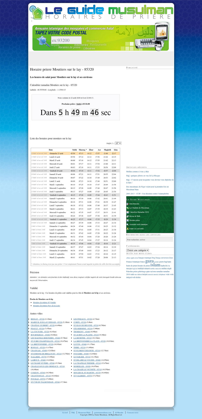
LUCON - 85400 (80, 344)
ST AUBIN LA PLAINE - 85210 (86, 334)
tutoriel (155, 274)
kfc (167, 265)
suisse (139, 274)
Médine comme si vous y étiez (137, 171)
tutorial (150, 274)
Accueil (65, 412)
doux (171, 257)
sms (135, 274)
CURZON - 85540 (38, 372)
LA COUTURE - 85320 (40, 331)
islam (155, 264)
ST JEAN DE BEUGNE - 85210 (86, 325)
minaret (147, 268)
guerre (161, 261)
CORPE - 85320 (80, 322)
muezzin (158, 268)
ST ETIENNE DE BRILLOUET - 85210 (46, 353)
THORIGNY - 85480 (82, 331)
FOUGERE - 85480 (81, 353)
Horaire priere (134, 220)
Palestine (129, 271)
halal (169, 261)
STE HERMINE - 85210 (83, 328)
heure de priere (131, 265)
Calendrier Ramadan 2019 (139, 212)
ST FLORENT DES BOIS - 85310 (87, 350)
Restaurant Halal (84, 412)
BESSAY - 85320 (37, 319)
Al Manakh (119, 412)
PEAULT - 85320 (37, 328)
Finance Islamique (133, 261)
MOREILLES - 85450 (82, 366)
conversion (164, 257)
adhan (128, 258)
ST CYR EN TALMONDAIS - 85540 (45, 382)
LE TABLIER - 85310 (82, 356)
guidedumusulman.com (102, 412)
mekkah (141, 268)
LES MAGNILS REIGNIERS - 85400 (45, 338)
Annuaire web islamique (138, 224)
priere (135, 271)
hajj (165, 261)
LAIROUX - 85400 (38, 360)
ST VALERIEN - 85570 (83, 375)
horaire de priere (144, 265)
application (134, 258)
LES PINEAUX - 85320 (83, 319)
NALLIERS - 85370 (38, 356)
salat (132, 274)
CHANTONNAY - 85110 (41, 375)
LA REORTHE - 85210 (83, 338)
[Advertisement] (87, 58)
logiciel (134, 268)
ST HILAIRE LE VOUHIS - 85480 (87, 360)
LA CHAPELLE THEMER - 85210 (87, 363)
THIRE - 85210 (79, 347)
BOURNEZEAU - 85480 (40, 334)
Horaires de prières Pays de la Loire (46, 305)
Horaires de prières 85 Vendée (44, 302)
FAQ (73, 412)
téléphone (162, 274)
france (142, 261)
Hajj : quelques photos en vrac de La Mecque (143, 175)
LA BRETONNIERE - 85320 (42, 344)
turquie (145, 274)
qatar (148, 271)
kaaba (163, 265)
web (133, 277)
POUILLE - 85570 (38, 379)
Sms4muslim (134, 203)
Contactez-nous (132, 412)
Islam (131, 228)
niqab (169, 268)
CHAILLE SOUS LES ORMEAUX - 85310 (48, 366)
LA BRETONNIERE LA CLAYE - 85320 (90, 341)
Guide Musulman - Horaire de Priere (101, 12)
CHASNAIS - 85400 (39, 350)
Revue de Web (134, 216)
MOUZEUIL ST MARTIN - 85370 (87, 372)
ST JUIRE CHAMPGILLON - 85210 (45, 341)
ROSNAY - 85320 (38, 347)
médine (164, 268)
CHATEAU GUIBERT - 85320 (43, 325)
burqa (158, 257)
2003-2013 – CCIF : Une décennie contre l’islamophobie (147, 193)
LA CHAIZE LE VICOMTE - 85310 (88, 369)
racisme (153, 271)
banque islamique (145, 257)
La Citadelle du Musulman (139, 207)
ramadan (159, 271)
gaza (149, 260)
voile (167, 274)
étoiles (138, 277)
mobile (152, 268)
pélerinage (142, 271)
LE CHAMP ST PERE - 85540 (42, 363)
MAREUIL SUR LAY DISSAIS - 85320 (46, 322)
